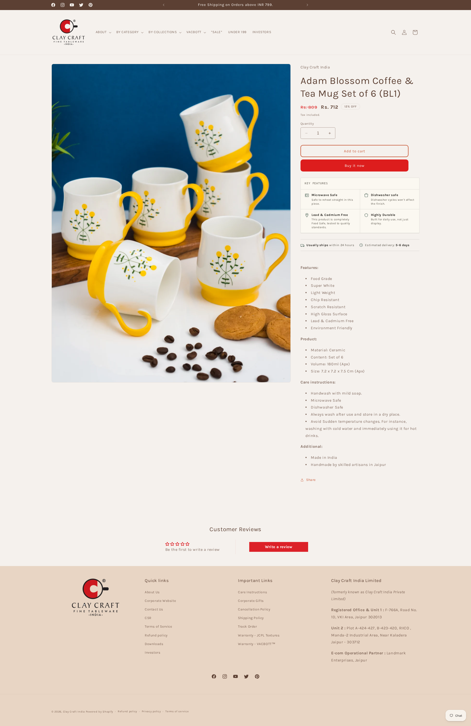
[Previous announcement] (163, 5)
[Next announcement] (307, 5)
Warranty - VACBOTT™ (256, 644)
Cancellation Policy (254, 609)
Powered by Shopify (99, 711)
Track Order (247, 626)
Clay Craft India (74, 711)
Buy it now (355, 165)
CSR (148, 618)
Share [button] (311, 480)
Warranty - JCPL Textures (258, 635)
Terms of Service (158, 626)
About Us (152, 592)
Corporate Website (160, 600)
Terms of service (177, 711)
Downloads (154, 644)
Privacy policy (151, 711)
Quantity (307, 123)
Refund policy (156, 635)
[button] (103, 32)
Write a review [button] (278, 546)
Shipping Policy (251, 618)
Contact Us (154, 609)
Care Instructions (252, 592)
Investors (152, 652)
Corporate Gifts (251, 600)
